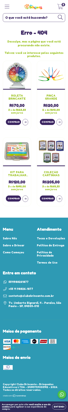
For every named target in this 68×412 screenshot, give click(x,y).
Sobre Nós (10, 238)
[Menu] (7, 6)
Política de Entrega (50, 245)
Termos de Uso (47, 262)
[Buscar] (60, 17)
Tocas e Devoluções (51, 238)
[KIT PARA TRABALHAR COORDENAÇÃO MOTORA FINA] (25, 199)
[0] (60, 7)
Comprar (48, 122)
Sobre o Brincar (13, 245)
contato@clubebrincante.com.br (31, 295)
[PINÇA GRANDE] (59, 122)
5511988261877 (18, 281)
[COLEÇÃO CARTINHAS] (59, 199)
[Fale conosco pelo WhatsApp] (62, 394)
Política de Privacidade (45, 254)
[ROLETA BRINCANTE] (25, 122)
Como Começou (13, 252)
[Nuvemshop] (14, 396)
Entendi (59, 407)
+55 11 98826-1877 (20, 288)
